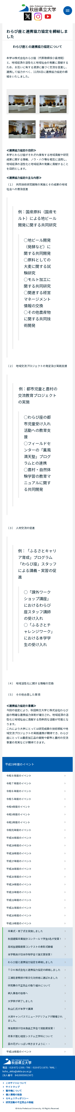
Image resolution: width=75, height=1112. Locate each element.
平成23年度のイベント (19, 892)
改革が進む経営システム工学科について (30, 1036)
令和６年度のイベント (18, 791)
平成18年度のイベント (19, 1051)
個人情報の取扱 (14, 1094)
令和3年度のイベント (18, 814)
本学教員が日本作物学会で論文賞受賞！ (30, 954)
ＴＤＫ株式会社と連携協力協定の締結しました (34, 970)
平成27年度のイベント (19, 861)
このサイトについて (16, 1082)
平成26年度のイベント (19, 869)
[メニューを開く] (65, 10)
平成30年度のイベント (19, 837)
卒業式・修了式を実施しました (25, 931)
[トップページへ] (17, 1061)
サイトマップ (13, 1086)
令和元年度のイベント (18, 830)
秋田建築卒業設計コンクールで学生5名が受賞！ (35, 939)
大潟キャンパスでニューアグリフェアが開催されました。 (35, 1018)
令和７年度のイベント (18, 783)
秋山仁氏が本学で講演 (20, 1009)
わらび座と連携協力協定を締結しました (30, 962)
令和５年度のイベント (18, 799)
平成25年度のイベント (19, 876)
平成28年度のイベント (19, 853)
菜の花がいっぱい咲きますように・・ (29, 1044)
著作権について (14, 1090)
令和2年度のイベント (18, 822)
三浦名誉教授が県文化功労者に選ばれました (33, 978)
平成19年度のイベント (19, 764)
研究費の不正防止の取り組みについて (29, 985)
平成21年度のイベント (19, 908)
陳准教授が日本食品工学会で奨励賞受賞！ (31, 1028)
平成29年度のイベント (19, 845)
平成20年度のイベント (19, 915)
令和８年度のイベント (18, 775)
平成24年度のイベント (19, 884)
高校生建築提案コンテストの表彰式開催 (30, 946)
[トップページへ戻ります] (37, 6)
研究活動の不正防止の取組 (19, 1102)
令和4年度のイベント (18, 806)
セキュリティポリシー (17, 1098)
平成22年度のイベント (19, 900)
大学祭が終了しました (20, 1001)
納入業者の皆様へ (18, 993)
